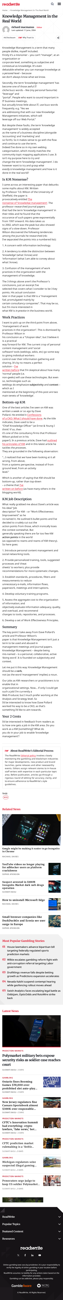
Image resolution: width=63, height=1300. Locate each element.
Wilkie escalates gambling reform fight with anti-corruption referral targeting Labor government (32, 963)
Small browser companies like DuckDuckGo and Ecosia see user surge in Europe (23, 920)
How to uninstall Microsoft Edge (23, 900)
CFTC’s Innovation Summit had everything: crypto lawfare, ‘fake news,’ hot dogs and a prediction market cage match (20, 1129)
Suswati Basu (9, 1069)
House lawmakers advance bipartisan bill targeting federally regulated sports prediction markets (31, 950)
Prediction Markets (12, 1051)
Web (6, 797)
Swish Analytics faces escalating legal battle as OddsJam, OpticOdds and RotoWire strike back (34, 994)
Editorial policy (28, 755)
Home (4, 10)
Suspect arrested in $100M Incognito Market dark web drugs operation (23, 885)
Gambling (7, 1078)
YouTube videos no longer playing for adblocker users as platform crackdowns (23, 867)
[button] (52, 3)
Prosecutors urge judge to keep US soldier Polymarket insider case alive (20, 1184)
